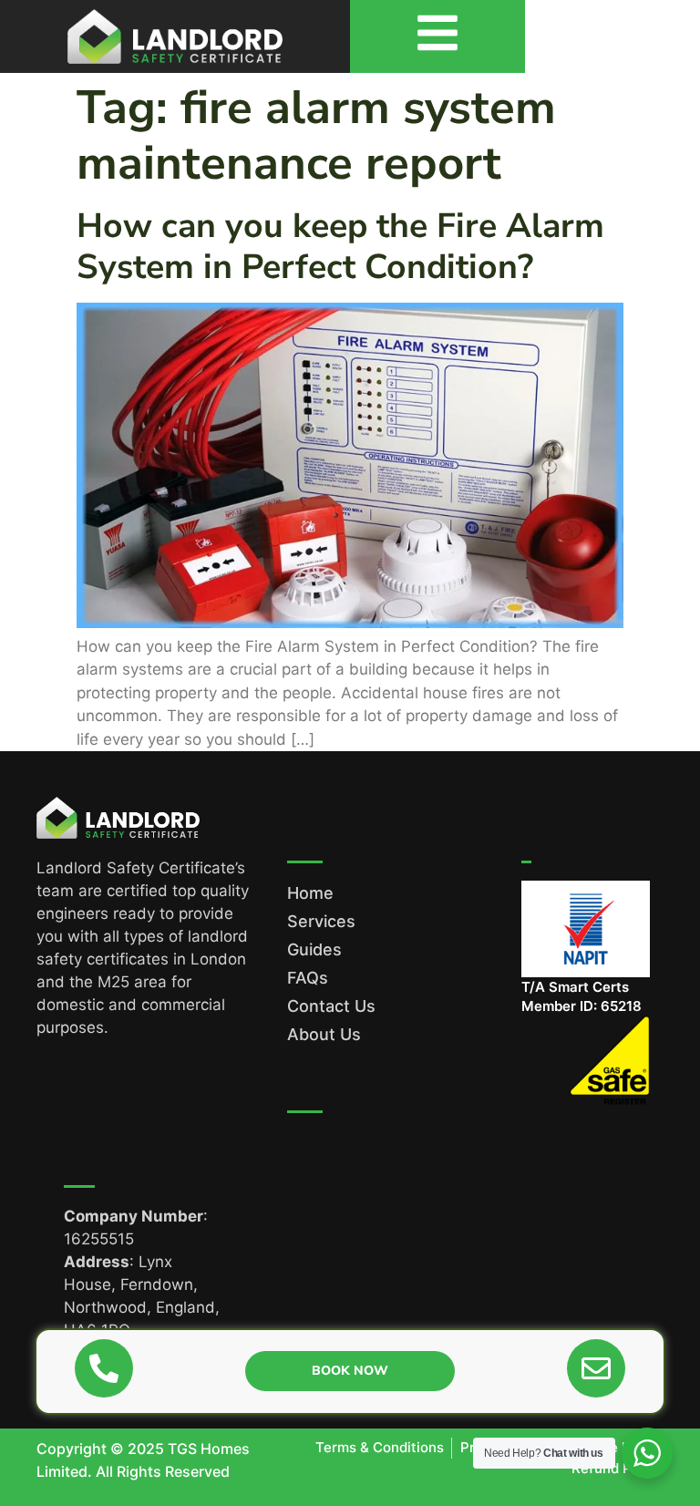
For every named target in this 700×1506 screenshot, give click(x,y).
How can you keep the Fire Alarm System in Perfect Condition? (340, 246)
